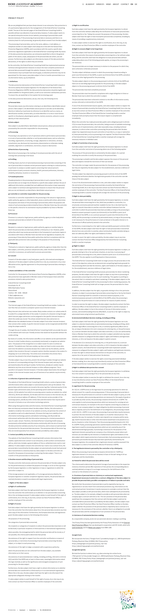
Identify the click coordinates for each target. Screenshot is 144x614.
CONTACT (125, 4)
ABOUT (116, 4)
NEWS (108, 4)
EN (132, 4)
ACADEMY (90, 4)
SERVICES (100, 4)
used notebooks (77, 528)
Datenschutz (32, 610)
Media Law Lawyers (94, 528)
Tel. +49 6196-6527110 (45, 610)
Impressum (22, 610)
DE (136, 4)
